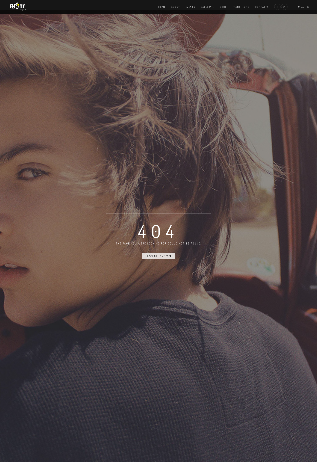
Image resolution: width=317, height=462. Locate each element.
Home (162, 7)
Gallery (206, 7)
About (175, 7)
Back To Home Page (159, 256)
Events (190, 7)
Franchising (241, 7)
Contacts (262, 7)
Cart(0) (305, 7)
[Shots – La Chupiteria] (17, 7)
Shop (223, 7)
